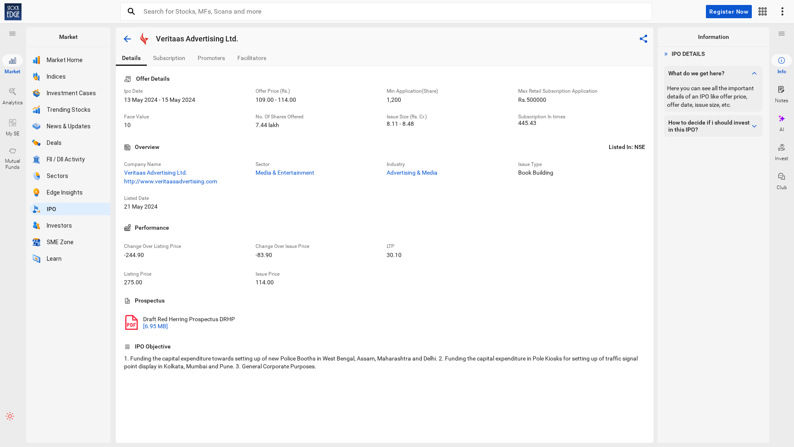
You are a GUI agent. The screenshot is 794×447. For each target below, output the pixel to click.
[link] (13, 11)
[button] (12, 33)
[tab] (131, 58)
